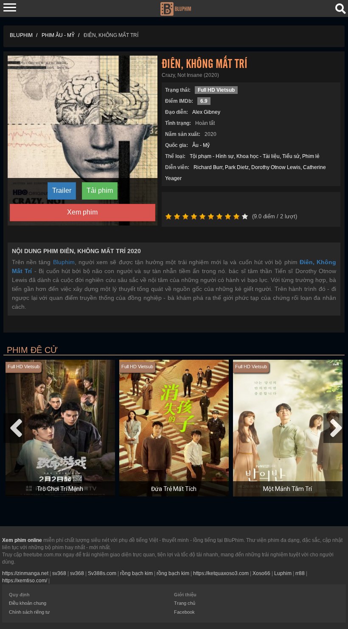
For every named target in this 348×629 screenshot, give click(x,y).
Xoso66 (261, 573)
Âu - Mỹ (201, 145)
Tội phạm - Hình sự (212, 156)
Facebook (184, 612)
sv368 (59, 573)
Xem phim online (22, 540)
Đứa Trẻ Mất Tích (173, 488)
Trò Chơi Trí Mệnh (60, 488)
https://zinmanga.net (25, 573)
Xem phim (82, 212)
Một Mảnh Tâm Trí (287, 488)
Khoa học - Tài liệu (258, 156)
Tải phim (100, 190)
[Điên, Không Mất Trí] (82, 140)
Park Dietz (237, 167)
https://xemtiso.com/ (24, 581)
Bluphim (64, 262)
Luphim (283, 573)
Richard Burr (208, 167)
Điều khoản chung (27, 603)
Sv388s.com (102, 573)
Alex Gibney (206, 112)
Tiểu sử (291, 156)
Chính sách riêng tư (29, 612)
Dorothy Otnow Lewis (275, 167)
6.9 (204, 101)
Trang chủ (184, 603)
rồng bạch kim (136, 573)
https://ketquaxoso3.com (221, 573)
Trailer (61, 190)
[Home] (175, 8)
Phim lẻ (311, 156)
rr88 (300, 573)
